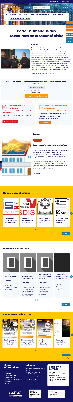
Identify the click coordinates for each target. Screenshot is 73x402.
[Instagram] (33, 379)
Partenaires (8, 382)
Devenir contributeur (10, 122)
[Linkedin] (28, 379)
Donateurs (8, 384)
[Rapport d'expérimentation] (11, 275)
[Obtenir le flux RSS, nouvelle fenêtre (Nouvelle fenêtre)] (68, 358)
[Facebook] (29, 379)
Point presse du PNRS (36, 87)
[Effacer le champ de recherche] (49, 7)
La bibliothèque (44, 122)
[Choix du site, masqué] (57, 1)
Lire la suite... (37, 173)
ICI (44, 65)
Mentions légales (10, 377)
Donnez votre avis (10, 375)
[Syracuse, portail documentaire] (13, 8)
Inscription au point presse (36, 96)
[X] (31, 379)
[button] (35, 229)
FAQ (6, 371)
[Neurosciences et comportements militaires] (45, 275)
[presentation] (71, 213)
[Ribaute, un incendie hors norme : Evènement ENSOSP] (62, 333)
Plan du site (8, 373)
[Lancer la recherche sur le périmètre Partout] (52, 7)
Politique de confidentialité (13, 379)
